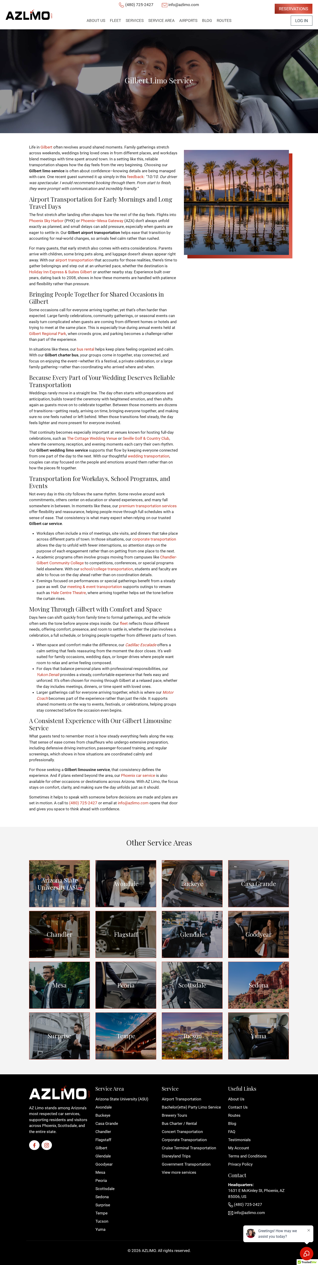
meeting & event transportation (94, 586)
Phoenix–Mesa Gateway (102, 220)
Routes (234, 1115)
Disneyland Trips (176, 1156)
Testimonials (239, 1139)
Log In (301, 20)
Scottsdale (192, 985)
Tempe (126, 1036)
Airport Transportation (181, 1099)
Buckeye (192, 883)
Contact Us (238, 1107)
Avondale (126, 883)
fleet (124, 623)
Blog (232, 1123)
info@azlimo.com (183, 4)
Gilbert (46, 147)
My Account (238, 1148)
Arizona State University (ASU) (59, 883)
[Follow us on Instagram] (46, 1145)
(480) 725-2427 (139, 4)
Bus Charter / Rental (179, 1123)
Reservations (293, 8)
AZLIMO (149, 1250)
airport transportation (74, 260)
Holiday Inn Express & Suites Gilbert (60, 272)
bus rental (85, 349)
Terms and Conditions (247, 1156)
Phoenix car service (138, 775)
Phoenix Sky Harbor (46, 220)
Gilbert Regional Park (47, 333)
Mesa (59, 985)
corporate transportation (154, 539)
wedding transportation (148, 456)
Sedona (258, 985)
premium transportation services (148, 506)
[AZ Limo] (29, 14)
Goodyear (259, 934)
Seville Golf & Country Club (146, 438)
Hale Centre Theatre (68, 592)
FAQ (231, 1131)
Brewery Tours (174, 1115)
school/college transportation (106, 569)
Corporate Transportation (184, 1139)
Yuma (258, 1036)
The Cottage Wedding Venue (92, 438)
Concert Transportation (182, 1131)
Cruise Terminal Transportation (189, 1148)
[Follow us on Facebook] (34, 1145)
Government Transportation (186, 1164)
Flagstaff (126, 934)
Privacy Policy (240, 1164)
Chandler (59, 934)
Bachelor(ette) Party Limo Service (191, 1107)
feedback (135, 176)
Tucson (192, 1036)
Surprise (59, 1036)
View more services (179, 1172)
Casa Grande (258, 883)
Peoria (126, 985)
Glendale (192, 934)
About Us (236, 1099)
